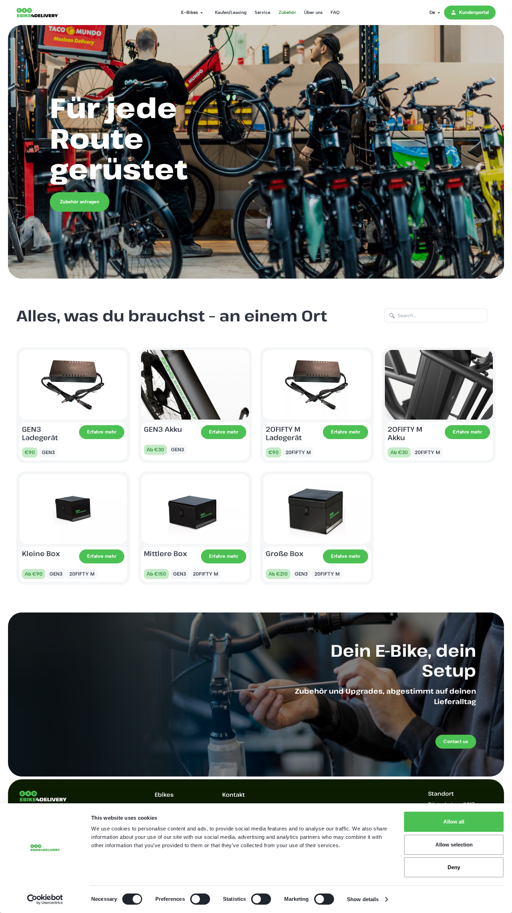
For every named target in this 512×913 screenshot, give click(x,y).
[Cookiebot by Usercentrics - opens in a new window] (45, 899)
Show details (363, 899)
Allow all (453, 822)
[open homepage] (44, 12)
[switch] (200, 899)
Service (262, 12)
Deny (454, 867)
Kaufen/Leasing (231, 12)
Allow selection (454, 845)
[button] (190, 12)
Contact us (455, 741)
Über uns (313, 12)
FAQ (335, 12)
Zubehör (287, 12)
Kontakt (233, 794)
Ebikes (164, 794)
